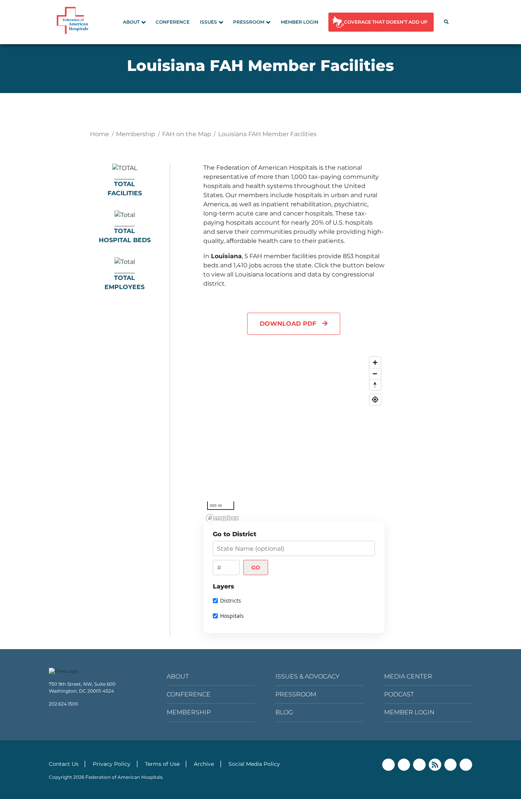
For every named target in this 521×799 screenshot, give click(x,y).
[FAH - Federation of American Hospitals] (74, 22)
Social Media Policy (254, 763)
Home (99, 134)
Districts (230, 600)
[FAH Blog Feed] (435, 765)
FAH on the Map (186, 134)
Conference (173, 22)
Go (255, 567)
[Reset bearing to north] (375, 384)
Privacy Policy (111, 763)
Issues (208, 22)
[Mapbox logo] (222, 518)
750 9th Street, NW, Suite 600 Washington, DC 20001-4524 (82, 687)
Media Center (408, 676)
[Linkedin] (419, 765)
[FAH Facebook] (388, 765)
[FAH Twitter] (404, 765)
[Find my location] (375, 399)
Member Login (299, 22)
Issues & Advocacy (307, 676)
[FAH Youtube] (450, 765)
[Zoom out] (375, 373)
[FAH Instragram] (466, 765)
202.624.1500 (63, 704)
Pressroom (248, 22)
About (131, 22)
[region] (293, 439)
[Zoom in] (375, 362)
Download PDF (288, 323)
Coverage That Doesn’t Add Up (386, 22)
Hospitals (232, 615)
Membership (135, 134)
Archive (204, 763)
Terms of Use (162, 763)
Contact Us (64, 763)
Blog (284, 712)
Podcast (399, 694)
